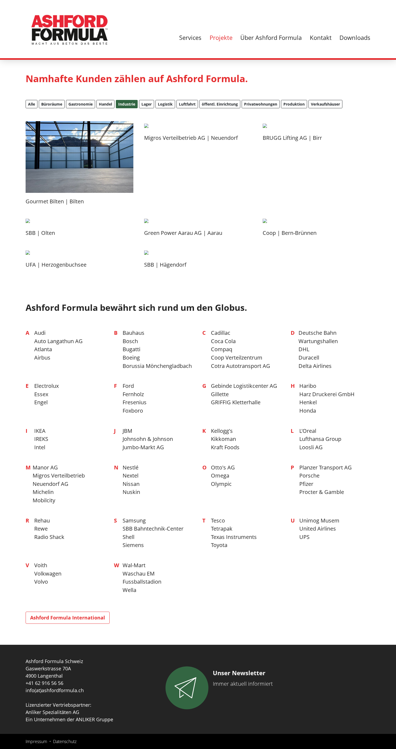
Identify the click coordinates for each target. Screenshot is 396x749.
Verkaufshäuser (325, 104)
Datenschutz (65, 741)
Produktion (294, 104)
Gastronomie (80, 104)
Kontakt (321, 37)
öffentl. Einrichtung (220, 104)
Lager (146, 104)
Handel (105, 104)
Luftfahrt (187, 104)
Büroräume (51, 104)
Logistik (165, 104)
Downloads (354, 37)
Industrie (126, 104)
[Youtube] (357, 12)
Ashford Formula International (67, 617)
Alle (31, 104)
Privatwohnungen (260, 104)
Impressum (36, 741)
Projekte (221, 37)
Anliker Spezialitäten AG (52, 712)
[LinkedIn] (367, 12)
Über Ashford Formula (271, 37)
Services (190, 37)
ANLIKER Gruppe (94, 719)
